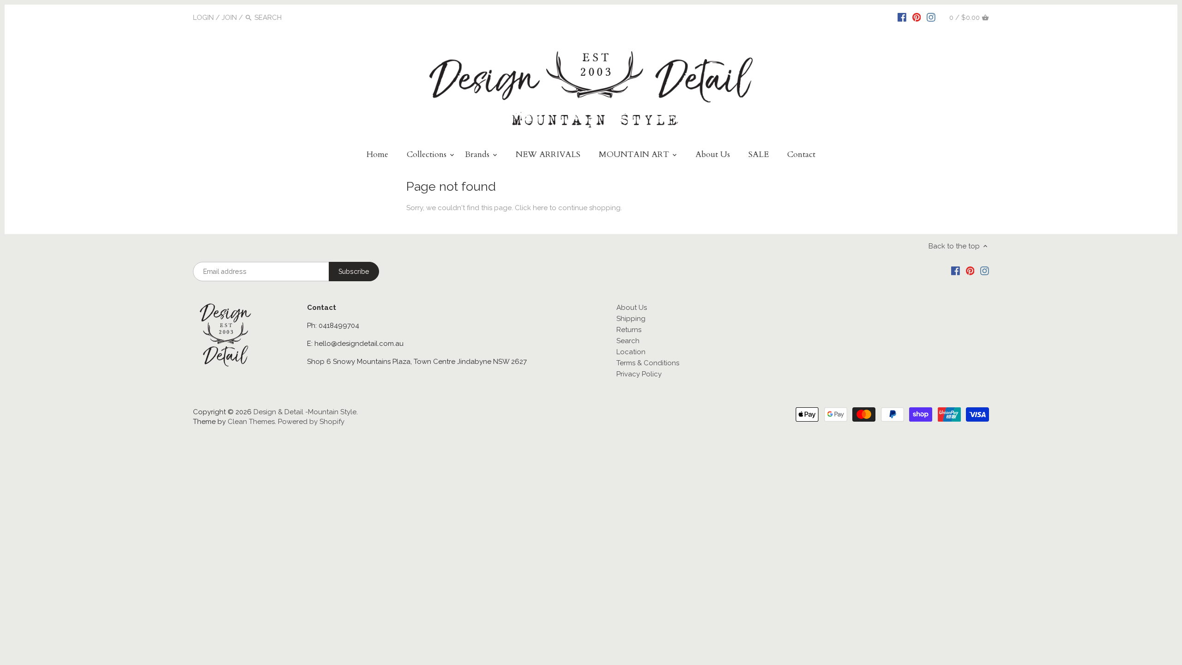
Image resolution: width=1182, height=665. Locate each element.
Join (229, 17)
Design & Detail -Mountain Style (304, 412)
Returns (628, 330)
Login (203, 17)
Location (630, 352)
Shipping (630, 318)
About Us (631, 307)
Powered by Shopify (311, 421)
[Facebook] (902, 17)
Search (627, 341)
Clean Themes (251, 421)
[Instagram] (931, 17)
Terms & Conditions (647, 363)
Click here (531, 208)
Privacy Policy (639, 374)
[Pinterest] (916, 17)
